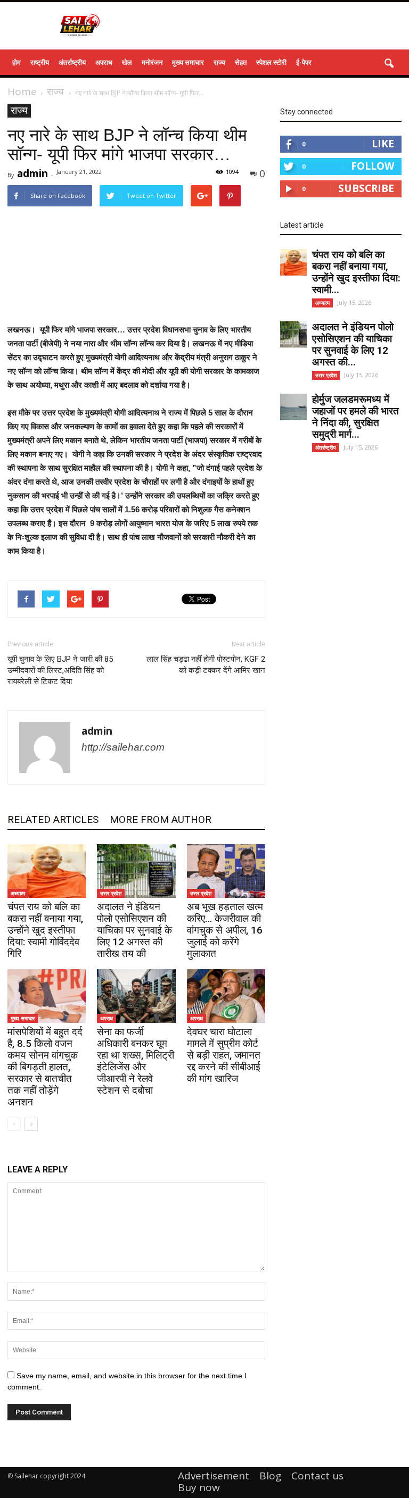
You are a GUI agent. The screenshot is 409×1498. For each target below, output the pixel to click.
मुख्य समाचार (188, 62)
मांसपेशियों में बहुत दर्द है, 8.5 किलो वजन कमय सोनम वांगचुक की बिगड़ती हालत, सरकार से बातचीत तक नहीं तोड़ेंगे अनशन (45, 1067)
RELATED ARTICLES (53, 819)
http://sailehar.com (123, 747)
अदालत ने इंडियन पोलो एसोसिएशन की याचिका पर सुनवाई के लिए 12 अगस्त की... (353, 344)
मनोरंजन (152, 62)
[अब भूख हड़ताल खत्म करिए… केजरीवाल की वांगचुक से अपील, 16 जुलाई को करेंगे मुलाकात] (226, 871)
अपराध (103, 62)
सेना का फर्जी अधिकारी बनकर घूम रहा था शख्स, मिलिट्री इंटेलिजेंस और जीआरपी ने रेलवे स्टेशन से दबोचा (135, 1061)
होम (16, 62)
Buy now (199, 1487)
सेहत (241, 62)
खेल (127, 62)
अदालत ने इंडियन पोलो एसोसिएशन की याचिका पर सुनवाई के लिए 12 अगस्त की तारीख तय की (134, 930)
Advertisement (213, 1475)
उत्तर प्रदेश (110, 893)
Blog (270, 1475)
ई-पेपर (304, 62)
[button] (389, 64)
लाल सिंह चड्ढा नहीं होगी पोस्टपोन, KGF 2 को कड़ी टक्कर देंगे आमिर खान (205, 664)
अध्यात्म (18, 893)
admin (32, 173)
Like (383, 144)
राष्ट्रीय (39, 62)
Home (22, 91)
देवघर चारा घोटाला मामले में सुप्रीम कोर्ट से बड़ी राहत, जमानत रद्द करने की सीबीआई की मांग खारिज (223, 1055)
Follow (372, 166)
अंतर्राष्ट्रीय (72, 62)
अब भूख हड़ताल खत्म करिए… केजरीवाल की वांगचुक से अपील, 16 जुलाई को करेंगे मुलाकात (225, 930)
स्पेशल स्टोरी (271, 62)
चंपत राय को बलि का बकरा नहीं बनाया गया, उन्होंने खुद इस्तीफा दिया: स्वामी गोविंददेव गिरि (45, 930)
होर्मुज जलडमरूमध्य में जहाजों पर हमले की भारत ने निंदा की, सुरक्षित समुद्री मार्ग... (355, 416)
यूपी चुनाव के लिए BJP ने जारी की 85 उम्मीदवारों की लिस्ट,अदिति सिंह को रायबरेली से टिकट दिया (60, 670)
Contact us (317, 1475)
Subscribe (366, 188)
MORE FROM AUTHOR (160, 819)
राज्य (219, 62)
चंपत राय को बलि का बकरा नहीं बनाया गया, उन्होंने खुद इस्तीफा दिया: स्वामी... (356, 272)
